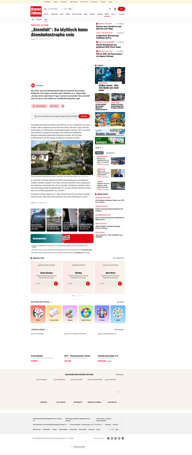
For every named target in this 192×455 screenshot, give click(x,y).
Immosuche (94, 1)
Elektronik (39, 19)
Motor (113, 14)
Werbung (108, 424)
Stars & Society (77, 14)
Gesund (92, 14)
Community (63, 1)
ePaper (55, 1)
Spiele (45, 19)
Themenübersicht (86, 250)
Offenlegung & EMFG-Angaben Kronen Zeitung (78, 419)
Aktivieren (84, 116)
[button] (116, 14)
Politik (68, 14)
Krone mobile (84, 1)
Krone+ (46, 14)
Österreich (54, 14)
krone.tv (122, 14)
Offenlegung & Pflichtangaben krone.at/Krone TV (47, 419)
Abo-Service (37, 429)
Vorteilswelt (47, 1)
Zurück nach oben (78, 447)
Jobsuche (103, 1)
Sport (86, 14)
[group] (38, 219)
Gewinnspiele (73, 1)
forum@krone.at (79, 252)
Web (33, 19)
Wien (61, 14)
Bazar (110, 1)
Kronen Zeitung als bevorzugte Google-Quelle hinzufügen (62, 116)
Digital (107, 14)
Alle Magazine (119, 374)
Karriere (115, 424)
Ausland (99, 14)
